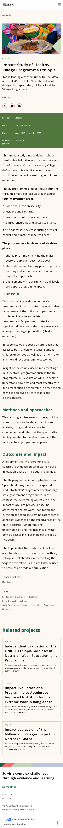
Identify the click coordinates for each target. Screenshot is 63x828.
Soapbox (31, 809)
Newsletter (9, 786)
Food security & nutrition (13, 597)
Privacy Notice (8, 798)
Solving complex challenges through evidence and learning (28, 775)
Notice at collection (15, 824)
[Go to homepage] (8, 4)
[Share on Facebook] (4, 105)
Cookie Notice (8, 795)
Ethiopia (6, 609)
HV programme (17, 188)
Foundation (49, 605)
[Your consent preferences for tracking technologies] (58, 823)
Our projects (8, 15)
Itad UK (36, 605)
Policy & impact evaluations (14, 601)
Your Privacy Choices (23, 819)
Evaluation (34, 597)
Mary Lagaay (7, 582)
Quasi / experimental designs (15, 605)
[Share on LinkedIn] (19, 105)
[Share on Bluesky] (12, 105)
